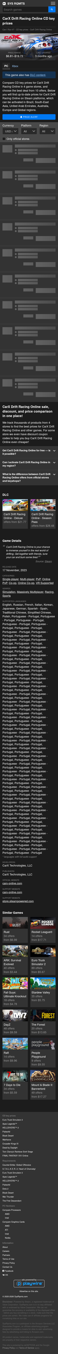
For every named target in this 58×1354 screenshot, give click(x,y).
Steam (48, 561)
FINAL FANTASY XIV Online (15, 1155)
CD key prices (22, 29)
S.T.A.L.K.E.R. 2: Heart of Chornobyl (18, 1168)
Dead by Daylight (9, 1147)
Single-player (10, 579)
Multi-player (27, 579)
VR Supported (45, 583)
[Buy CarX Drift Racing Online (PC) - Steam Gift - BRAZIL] (29, 155)
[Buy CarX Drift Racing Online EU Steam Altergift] (29, 311)
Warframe (6, 1139)
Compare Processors (11, 1209)
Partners (6, 1255)
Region (43, 125)
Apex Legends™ (9, 1123)
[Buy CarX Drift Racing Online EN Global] (29, 363)
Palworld (6, 1131)
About (5, 1247)
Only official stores (18, 139)
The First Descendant (11, 1200)
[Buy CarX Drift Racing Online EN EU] (29, 389)
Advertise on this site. (29, 1291)
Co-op (12, 583)
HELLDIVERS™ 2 (10, 1127)
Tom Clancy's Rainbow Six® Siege (17, 1151)
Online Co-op (26, 583)
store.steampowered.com (18, 901)
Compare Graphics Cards (13, 1221)
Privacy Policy (8, 1262)
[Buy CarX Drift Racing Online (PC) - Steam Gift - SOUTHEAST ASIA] (29, 181)
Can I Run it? (13, 3)
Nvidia (7, 1237)
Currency (8, 125)
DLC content (37, 75)
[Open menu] (53, 3)
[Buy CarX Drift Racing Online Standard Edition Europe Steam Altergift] (29, 259)
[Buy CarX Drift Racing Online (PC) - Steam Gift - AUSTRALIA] (29, 233)
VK (6, 1274)
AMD (7, 1213)
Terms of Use (8, 1258)
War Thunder (8, 1196)
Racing (49, 592)
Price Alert (30, 116)
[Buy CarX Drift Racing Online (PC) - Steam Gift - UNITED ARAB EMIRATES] (29, 207)
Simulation (8, 592)
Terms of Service (26, 1347)
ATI (6, 1229)
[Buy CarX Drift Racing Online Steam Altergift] (29, 337)
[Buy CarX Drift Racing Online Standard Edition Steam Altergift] (29, 285)
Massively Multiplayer (30, 592)
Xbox (15, 66)
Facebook (8, 1270)
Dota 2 (5, 1188)
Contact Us (7, 1266)
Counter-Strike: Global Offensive (16, 1164)
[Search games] (52, 9)
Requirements (9, 1160)
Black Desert (8, 1135)
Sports (6, 596)
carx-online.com (12, 883)
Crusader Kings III (10, 1143)
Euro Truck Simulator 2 (12, 1119)
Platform (26, 125)
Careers (5, 1251)
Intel (7, 1217)
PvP (38, 579)
